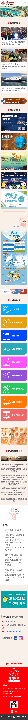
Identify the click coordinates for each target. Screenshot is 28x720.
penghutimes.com (14, 663)
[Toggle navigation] (25, 3)
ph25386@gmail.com (13, 631)
